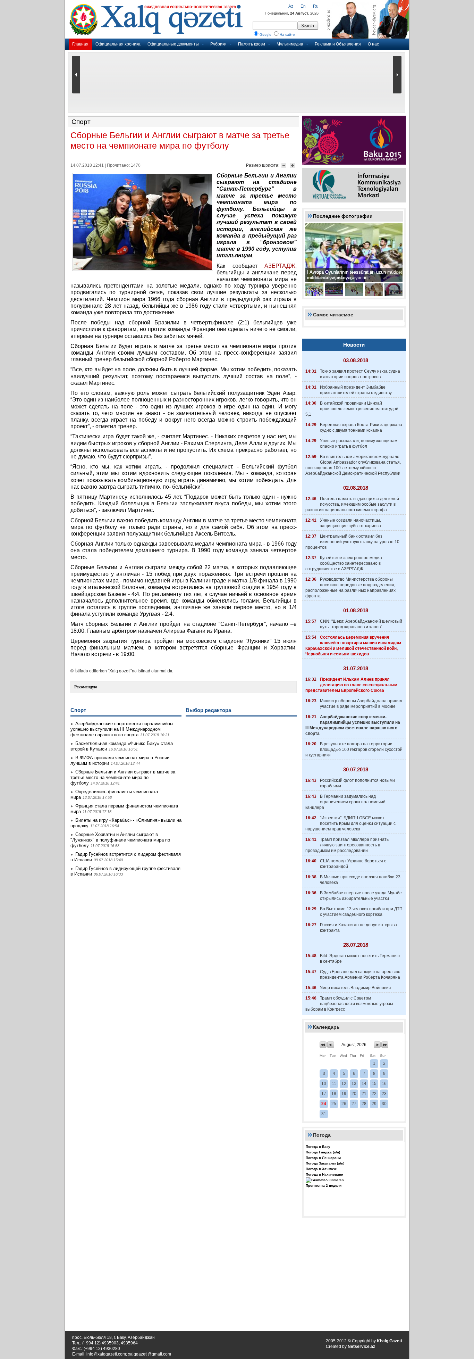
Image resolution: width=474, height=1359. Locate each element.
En (303, 6)
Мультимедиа (290, 44)
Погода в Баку (318, 1147)
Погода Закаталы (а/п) (325, 1163)
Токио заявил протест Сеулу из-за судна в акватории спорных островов (360, 374)
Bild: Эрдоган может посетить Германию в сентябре (360, 958)
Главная (80, 44)
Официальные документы (173, 44)
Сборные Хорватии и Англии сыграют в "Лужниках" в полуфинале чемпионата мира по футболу (120, 840)
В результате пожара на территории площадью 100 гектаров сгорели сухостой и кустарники (354, 749)
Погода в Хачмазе (321, 1169)
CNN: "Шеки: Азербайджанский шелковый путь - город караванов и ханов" (361, 624)
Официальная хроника (118, 44)
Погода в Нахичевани (324, 1174)
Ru (316, 6)
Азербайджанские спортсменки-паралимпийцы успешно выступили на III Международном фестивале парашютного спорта (121, 729)
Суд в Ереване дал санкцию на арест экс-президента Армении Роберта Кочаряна (360, 974)
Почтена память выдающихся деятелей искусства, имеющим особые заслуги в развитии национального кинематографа (352, 504)
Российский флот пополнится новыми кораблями (357, 783)
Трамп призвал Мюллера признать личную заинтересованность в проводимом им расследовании (347, 845)
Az (290, 6)
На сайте (287, 34)
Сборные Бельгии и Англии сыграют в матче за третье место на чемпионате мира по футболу (122, 777)
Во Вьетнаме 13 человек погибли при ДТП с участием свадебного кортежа (361, 911)
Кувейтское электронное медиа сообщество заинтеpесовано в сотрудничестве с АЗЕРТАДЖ (343, 563)
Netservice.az (361, 1346)
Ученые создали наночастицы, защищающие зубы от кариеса (350, 523)
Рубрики (218, 44)
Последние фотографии (343, 216)
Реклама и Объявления (338, 44)
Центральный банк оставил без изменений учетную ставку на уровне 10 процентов (352, 542)
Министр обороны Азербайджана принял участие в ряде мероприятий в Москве (361, 703)
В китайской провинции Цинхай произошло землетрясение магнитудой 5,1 (351, 409)
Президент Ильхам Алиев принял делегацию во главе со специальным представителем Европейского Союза (351, 685)
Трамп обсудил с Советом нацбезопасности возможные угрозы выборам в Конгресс (349, 1004)
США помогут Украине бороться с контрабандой (353, 864)
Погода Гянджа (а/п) (323, 1152)
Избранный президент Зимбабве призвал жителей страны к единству (356, 390)
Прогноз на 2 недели (323, 1185)
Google (265, 34)
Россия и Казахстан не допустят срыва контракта (358, 927)
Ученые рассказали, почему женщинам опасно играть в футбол (358, 443)
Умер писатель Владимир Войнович (355, 987)
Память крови (251, 44)
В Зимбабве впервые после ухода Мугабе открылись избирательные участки (361, 895)
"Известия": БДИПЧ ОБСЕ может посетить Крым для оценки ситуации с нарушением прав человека (350, 823)
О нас (373, 44)
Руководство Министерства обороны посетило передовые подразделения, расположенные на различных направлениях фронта (350, 587)
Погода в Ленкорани (323, 1158)
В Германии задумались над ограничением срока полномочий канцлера (345, 802)
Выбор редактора (208, 710)
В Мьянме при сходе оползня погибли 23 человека (360, 880)
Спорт (81, 121)
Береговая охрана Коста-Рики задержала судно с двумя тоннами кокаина (361, 427)
